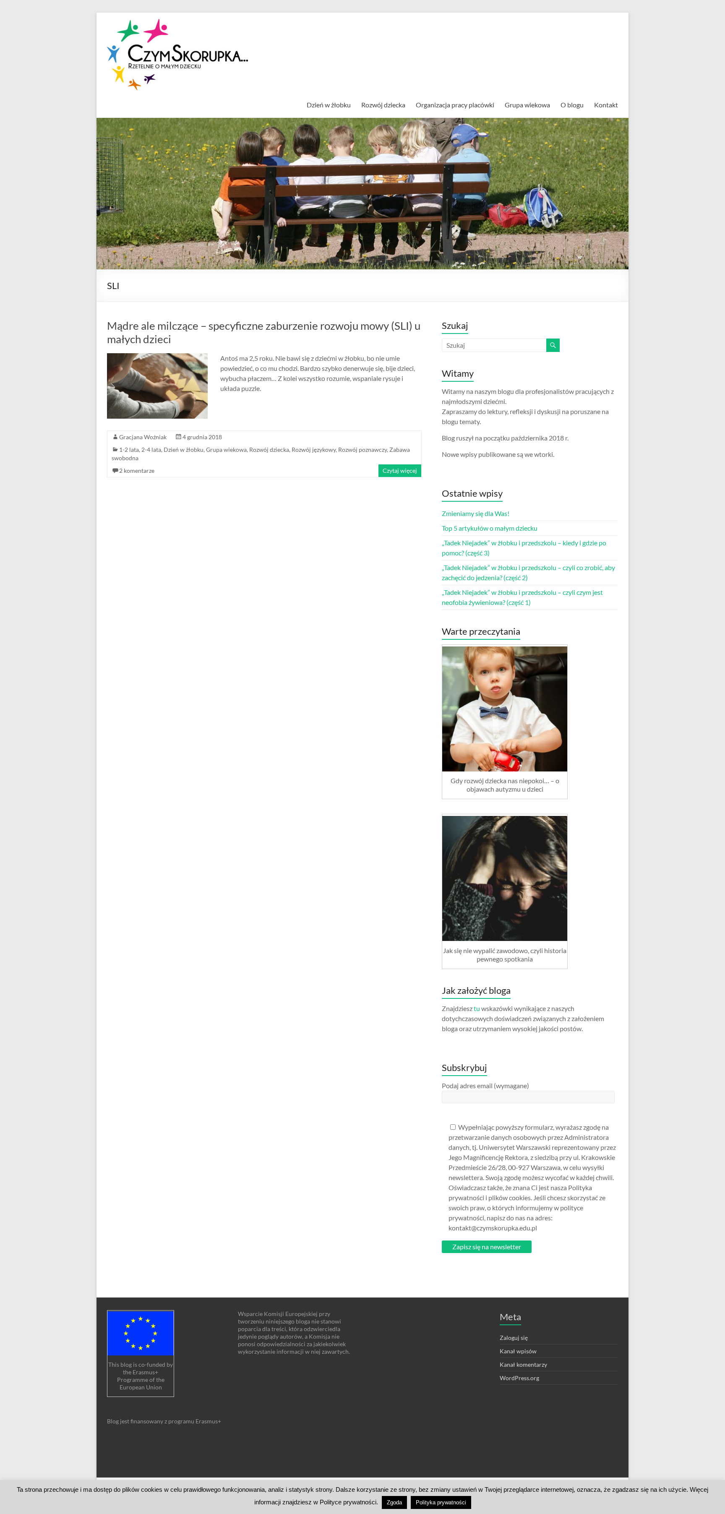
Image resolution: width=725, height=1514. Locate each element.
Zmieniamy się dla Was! (475, 513)
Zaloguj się (514, 1337)
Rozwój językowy (314, 449)
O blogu (572, 105)
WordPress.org (519, 1377)
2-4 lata (151, 449)
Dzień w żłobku (329, 105)
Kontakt (606, 105)
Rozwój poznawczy (362, 449)
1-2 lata (129, 449)
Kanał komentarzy (523, 1364)
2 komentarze (136, 470)
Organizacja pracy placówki (455, 105)
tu (477, 1008)
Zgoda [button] (394, 1502)
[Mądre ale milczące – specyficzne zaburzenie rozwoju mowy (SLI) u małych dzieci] (157, 357)
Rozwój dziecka (383, 105)
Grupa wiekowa (527, 105)
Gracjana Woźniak (143, 436)
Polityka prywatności (441, 1502)
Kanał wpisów (518, 1351)
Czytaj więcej (400, 470)
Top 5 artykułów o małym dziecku (489, 528)
